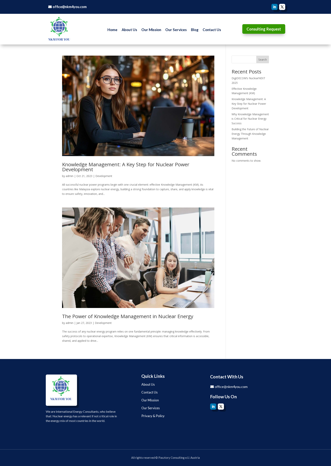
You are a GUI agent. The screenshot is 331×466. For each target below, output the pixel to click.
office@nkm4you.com (70, 7)
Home (112, 30)
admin (69, 176)
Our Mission (151, 30)
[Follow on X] (282, 7)
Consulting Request (264, 29)
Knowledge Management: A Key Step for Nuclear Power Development (125, 167)
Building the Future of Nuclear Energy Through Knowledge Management (250, 133)
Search (262, 59)
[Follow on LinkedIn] (274, 7)
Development (103, 176)
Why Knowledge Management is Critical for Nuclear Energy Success (250, 118)
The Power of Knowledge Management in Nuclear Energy (127, 316)
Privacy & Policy (153, 416)
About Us (129, 30)
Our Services (176, 30)
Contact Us (212, 30)
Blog (194, 30)
